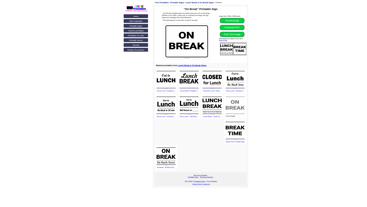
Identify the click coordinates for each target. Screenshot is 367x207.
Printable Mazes (136, 40)
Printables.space (199, 181)
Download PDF (232, 27)
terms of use (223, 40)
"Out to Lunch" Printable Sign (166, 91)
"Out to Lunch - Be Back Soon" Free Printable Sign (243, 91)
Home (135, 16)
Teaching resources (206, 177)
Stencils (136, 45)
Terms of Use (196, 184)
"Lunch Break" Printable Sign (189, 91)
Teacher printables (136, 31)
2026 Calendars (135, 21)
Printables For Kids (136, 35)
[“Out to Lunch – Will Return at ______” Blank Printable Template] (189, 105)
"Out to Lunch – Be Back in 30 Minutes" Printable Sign (174, 116)
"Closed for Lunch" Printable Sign (214, 91)
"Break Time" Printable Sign (235, 142)
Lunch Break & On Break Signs (192, 65)
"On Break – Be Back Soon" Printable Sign (170, 167)
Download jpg (232, 20)
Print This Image (232, 34)
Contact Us (206, 184)
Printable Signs (136, 26)
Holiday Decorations (135, 50)
